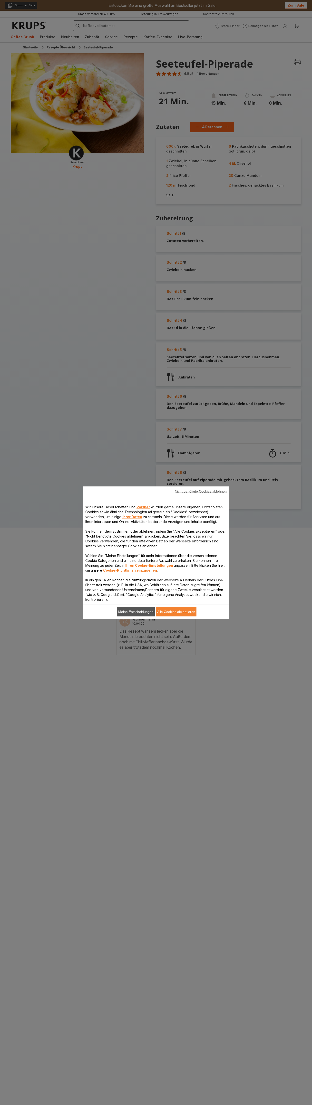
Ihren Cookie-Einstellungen (149, 565)
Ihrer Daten (132, 516)
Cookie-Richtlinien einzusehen (130, 570)
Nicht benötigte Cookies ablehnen (201, 491)
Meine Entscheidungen (136, 611)
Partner (143, 507)
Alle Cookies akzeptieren (176, 611)
